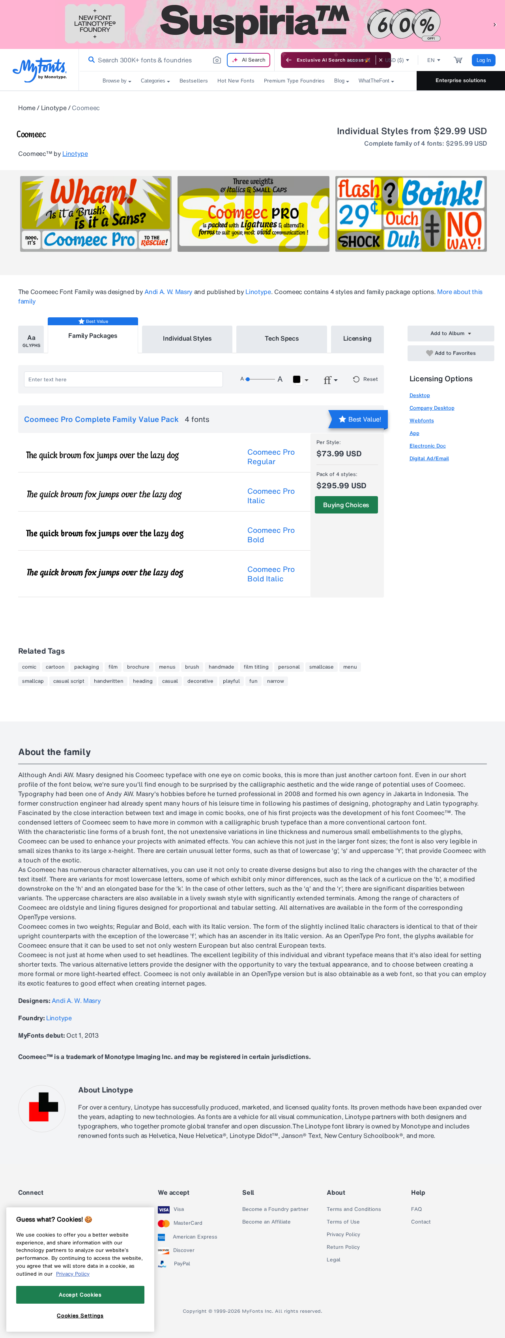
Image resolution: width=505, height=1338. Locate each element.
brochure (138, 667)
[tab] (31, 339)
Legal (333, 1260)
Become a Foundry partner (275, 1209)
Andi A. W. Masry (168, 291)
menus (167, 667)
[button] (495, 24)
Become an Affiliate (266, 1222)
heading (143, 681)
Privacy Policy (343, 1234)
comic (29, 667)
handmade (221, 667)
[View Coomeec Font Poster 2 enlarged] (253, 214)
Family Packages (92, 335)
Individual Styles (187, 338)
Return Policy (343, 1247)
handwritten (108, 681)
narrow (275, 681)
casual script (68, 681)
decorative (200, 681)
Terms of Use (343, 1222)
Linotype (53, 107)
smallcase (321, 667)
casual (170, 681)
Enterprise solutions (461, 80)
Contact (421, 1222)
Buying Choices (346, 505)
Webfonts (422, 420)
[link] (90, 60)
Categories (153, 81)
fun (253, 681)
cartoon (55, 667)
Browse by (115, 81)
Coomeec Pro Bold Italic (271, 574)
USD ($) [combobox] (394, 60)
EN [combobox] (431, 60)
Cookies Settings (80, 1315)
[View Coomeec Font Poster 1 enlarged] (96, 214)
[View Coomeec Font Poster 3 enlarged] (411, 214)
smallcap (33, 681)
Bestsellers (194, 80)
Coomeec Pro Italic (271, 495)
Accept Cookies (80, 1295)
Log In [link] (484, 60)
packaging (86, 667)
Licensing (357, 338)
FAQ (416, 1209)
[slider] (260, 379)
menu (350, 667)
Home (27, 107)
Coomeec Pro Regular (271, 456)
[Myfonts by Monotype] (40, 70)
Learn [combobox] (354, 60)
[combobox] (177, 60)
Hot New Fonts (235, 80)
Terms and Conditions (354, 1209)
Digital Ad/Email (429, 458)
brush (192, 667)
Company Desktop (432, 408)
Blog (339, 81)
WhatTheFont (374, 81)
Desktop (420, 395)
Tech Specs (282, 338)
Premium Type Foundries (294, 80)
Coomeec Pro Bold (271, 535)
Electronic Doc (428, 446)
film (113, 667)
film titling (256, 667)
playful (231, 681)
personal (289, 667)
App (414, 433)
